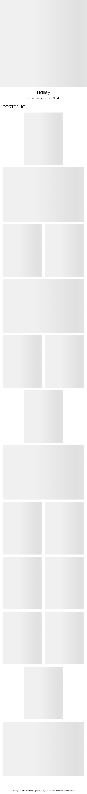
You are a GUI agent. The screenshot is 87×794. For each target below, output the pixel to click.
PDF (49, 98)
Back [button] (31, 98)
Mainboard (70, 790)
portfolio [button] (41, 98)
